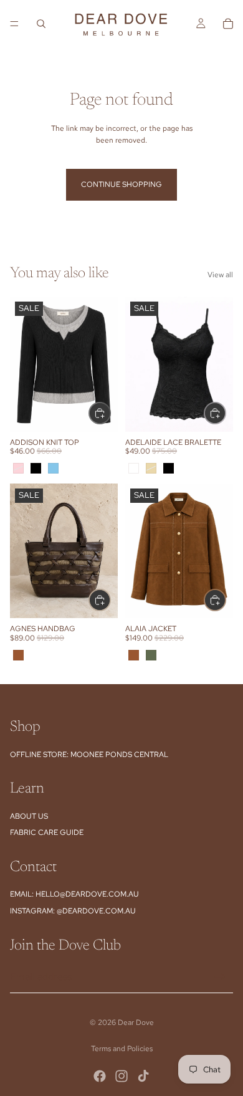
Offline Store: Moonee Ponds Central (89, 755)
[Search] (41, 23)
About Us (29, 816)
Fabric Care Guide (46, 832)
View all (220, 275)
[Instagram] (121, 1076)
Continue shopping (121, 184)
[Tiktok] (143, 1076)
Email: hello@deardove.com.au (74, 894)
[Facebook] (99, 1076)
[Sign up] (220, 977)
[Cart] (228, 23)
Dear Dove (136, 1022)
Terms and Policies (122, 1049)
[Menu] (14, 23)
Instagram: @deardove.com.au (73, 911)
